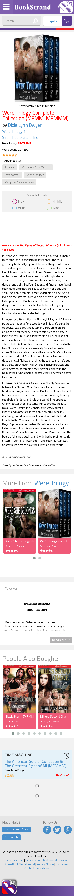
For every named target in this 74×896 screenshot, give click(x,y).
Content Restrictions (37, 868)
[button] (34, 558)
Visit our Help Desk (16, 829)
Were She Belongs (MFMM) (19, 541)
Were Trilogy (51, 483)
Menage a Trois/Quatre (36, 167)
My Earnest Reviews (55, 860)
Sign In (53, 21)
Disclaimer (62, 864)
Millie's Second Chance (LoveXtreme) (54, 716)
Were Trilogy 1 (13, 131)
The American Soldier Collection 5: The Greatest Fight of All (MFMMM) (35, 763)
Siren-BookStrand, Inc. (20, 137)
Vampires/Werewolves (19, 182)
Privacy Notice (45, 864)
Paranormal (12, 175)
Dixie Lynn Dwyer (25, 125)
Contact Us (11, 837)
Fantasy (10, 167)
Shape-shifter (35, 175)
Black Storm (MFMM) (19, 716)
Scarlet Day (11, 721)
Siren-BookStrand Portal (19, 864)
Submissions (33, 860)
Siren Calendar (15, 860)
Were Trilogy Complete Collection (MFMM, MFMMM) (54, 541)
